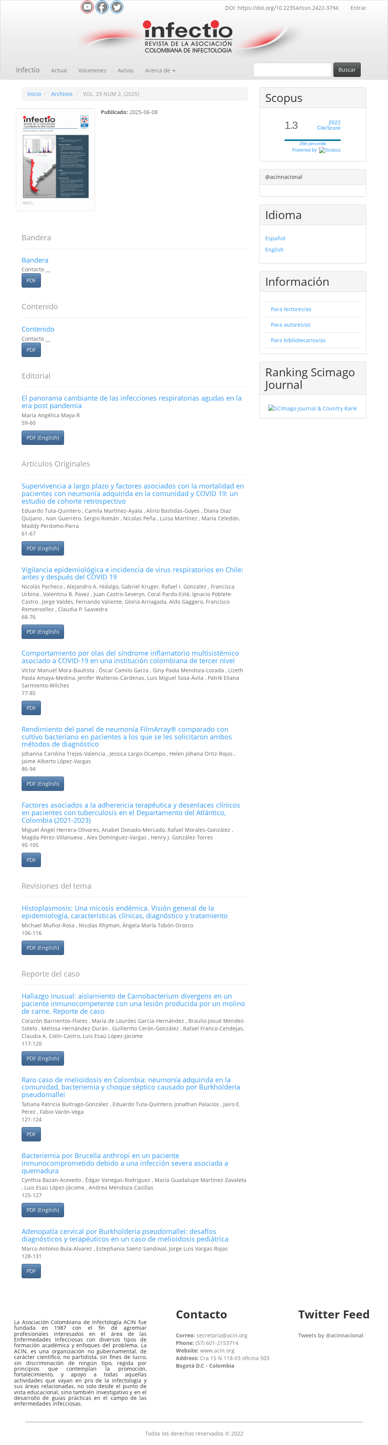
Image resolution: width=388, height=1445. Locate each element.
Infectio (28, 69)
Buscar (347, 69)
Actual (59, 70)
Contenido (38, 328)
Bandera (35, 260)
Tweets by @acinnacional (330, 1335)
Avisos (126, 70)
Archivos (62, 93)
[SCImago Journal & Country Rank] (312, 408)
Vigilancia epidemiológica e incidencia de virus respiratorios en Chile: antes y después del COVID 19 (132, 573)
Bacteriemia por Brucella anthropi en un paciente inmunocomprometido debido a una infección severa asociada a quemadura (125, 1163)
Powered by (305, 150)
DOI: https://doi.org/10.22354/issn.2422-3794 (281, 7)
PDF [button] (31, 280)
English (274, 249)
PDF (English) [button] (43, 437)
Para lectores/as (291, 309)
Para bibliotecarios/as (298, 340)
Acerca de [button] (158, 70)
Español (275, 238)
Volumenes (92, 70)
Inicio (34, 93)
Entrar (358, 7)
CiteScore (329, 125)
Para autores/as (291, 324)
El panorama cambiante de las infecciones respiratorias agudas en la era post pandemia (132, 401)
